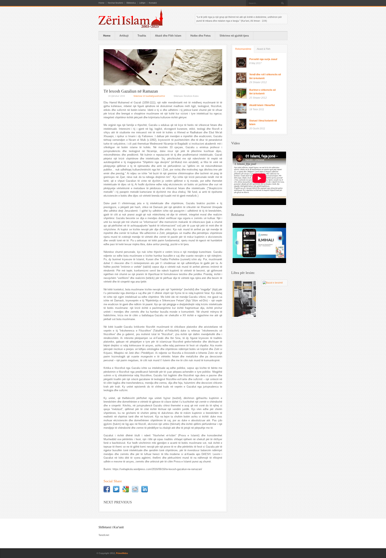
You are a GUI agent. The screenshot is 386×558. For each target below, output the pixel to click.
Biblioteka (131, 3)
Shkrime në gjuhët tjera (234, 35)
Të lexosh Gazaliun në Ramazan (131, 91)
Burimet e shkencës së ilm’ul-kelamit (262, 91)
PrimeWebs (122, 553)
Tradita (142, 35)
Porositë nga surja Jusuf (263, 59)
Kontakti (153, 3)
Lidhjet (142, 3)
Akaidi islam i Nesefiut (262, 105)
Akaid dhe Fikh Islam (168, 35)
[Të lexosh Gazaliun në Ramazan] (163, 67)
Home (101, 3)
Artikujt (123, 35)
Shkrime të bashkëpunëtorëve (149, 96)
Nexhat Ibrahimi (115, 3)
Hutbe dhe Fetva (200, 35)
